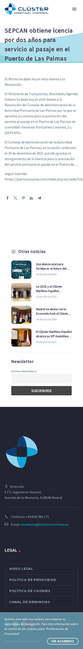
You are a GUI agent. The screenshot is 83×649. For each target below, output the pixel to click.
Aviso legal (21, 569)
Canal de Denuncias (29, 602)
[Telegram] (39, 198)
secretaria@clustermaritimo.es (45, 524)
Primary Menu (74, 9)
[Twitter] (15, 198)
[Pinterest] (23, 198)
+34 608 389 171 (37, 516)
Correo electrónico (24, 371)
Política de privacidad (32, 580)
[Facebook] (7, 198)
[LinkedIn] (31, 198)
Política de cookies (29, 591)
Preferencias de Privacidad (22, 641)
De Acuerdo (63, 641)
